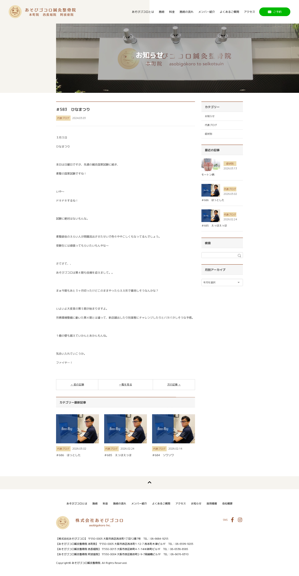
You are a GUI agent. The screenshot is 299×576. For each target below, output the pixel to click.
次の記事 (172, 384)
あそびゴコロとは (143, 12)
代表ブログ (63, 118)
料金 (172, 12)
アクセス (249, 12)
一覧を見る (125, 384)
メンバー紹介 (206, 12)
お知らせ (210, 116)
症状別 (208, 133)
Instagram (240, 520)
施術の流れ (186, 12)
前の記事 (78, 384)
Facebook (232, 520)
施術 (161, 12)
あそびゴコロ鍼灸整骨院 (42, 11)
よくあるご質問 (229, 12)
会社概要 (227, 503)
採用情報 (212, 503)
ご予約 (277, 12)
